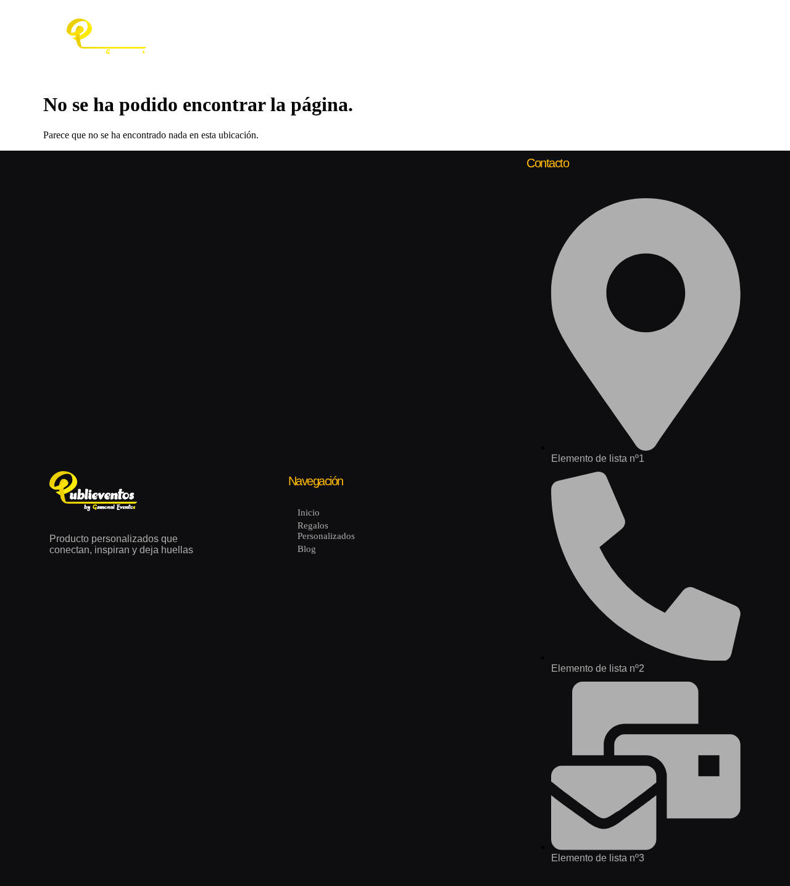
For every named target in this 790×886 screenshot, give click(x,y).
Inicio (212, 37)
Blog (394, 37)
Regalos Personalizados (304, 37)
